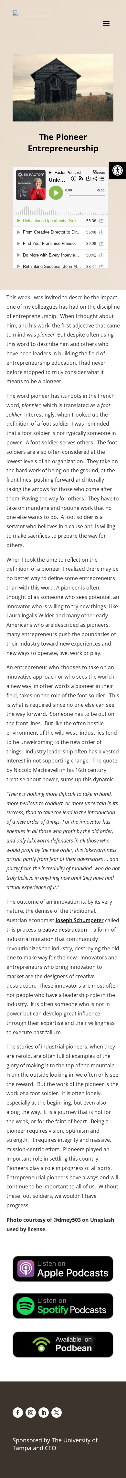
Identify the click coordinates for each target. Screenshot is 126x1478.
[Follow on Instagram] (31, 1412)
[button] (117, 170)
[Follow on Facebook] (18, 1412)
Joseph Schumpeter (80, 920)
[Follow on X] (56, 1412)
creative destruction (62, 929)
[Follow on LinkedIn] (43, 1412)
